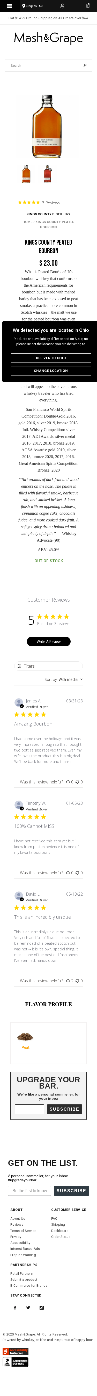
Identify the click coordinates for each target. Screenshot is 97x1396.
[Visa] (15, 1362)
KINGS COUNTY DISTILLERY (48, 214)
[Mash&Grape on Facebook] (15, 1307)
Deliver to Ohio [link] (51, 358)
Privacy (15, 1237)
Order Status (61, 1237)
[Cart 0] (88, 6)
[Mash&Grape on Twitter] (28, 1307)
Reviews (16, 1224)
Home (28, 222)
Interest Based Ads (25, 1249)
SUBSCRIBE (64, 1109)
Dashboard (60, 1231)
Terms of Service (23, 1231)
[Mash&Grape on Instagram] (41, 1307)
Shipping (58, 1224)
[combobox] (64, 679)
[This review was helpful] (68, 981)
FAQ (54, 1218)
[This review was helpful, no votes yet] (68, 782)
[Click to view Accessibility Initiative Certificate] (15, 1351)
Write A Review (49, 641)
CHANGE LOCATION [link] (51, 371)
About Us (17, 1218)
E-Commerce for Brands (28, 1285)
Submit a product (23, 1279)
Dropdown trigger (62, 6)
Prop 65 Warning (23, 1255)
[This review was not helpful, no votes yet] (77, 782)
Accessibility (20, 1243)
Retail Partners (21, 1274)
